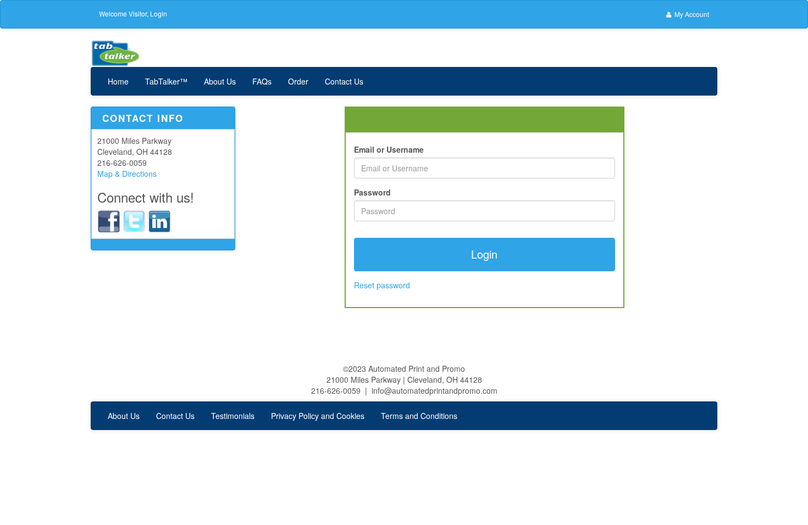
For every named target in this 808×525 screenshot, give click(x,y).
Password (372, 192)
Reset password (382, 285)
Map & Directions (127, 173)
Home (118, 81)
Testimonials (232, 415)
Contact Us (344, 81)
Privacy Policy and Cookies (317, 415)
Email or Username (389, 149)
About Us (220, 81)
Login (158, 13)
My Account (691, 14)
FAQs (262, 81)
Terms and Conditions (419, 415)
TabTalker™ (166, 81)
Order (298, 81)
